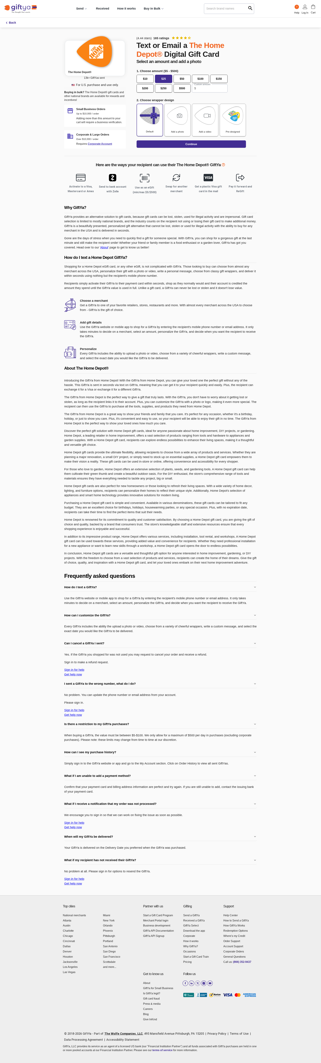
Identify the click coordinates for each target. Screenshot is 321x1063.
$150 (219, 78)
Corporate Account (100, 143)
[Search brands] (250, 8)
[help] (223, 165)
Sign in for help (74, 669)
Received (102, 8)
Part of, (149, 1033)
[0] (313, 7)
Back (12, 22)
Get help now (73, 674)
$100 (200, 78)
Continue (191, 144)
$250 (163, 88)
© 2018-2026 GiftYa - (78, 1033)
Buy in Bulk (152, 8)
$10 (145, 78)
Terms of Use (239, 1033)
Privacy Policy (216, 1033)
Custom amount (202, 84)
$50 (182, 78)
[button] (160, 207)
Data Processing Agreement (83, 1039)
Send (80, 8)
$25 (163, 78)
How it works (126, 8)
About (104, 247)
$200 (145, 88)
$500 (182, 88)
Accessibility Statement (122, 1039)
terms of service (162, 1050)
